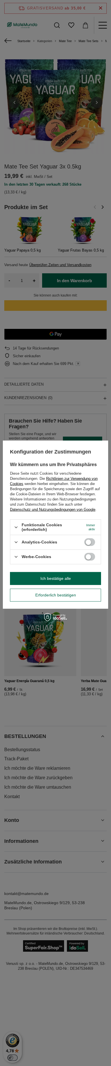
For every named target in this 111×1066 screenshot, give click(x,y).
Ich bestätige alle (55, 578)
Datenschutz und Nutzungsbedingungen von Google (52, 509)
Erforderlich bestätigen (55, 595)
